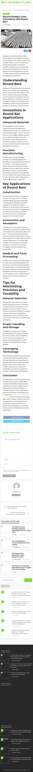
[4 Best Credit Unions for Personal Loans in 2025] (5, 751)
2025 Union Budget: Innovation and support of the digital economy (21, 740)
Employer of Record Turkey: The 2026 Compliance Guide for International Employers (21, 603)
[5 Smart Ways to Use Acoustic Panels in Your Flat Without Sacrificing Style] (5, 760)
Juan (15, 534)
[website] (16, 498)
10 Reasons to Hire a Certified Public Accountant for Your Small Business (21, 731)
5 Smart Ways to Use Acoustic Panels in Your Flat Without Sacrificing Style (21, 758)
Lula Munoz (8, 24)
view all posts (16, 494)
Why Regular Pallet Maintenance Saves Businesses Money (18, 555)
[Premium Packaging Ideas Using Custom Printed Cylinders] (6, 614)
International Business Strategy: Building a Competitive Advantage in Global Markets (21, 632)
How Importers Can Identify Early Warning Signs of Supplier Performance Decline (21, 567)
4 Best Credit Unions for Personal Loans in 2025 (20, 749)
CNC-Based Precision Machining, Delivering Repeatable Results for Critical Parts (21, 529)
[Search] (30, 2)
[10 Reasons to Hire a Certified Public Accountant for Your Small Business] (5, 733)
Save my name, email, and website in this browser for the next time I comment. (16, 471)
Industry (6, 13)
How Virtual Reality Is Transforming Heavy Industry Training (21, 542)
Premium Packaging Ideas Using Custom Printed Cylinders (21, 612)
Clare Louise (17, 559)
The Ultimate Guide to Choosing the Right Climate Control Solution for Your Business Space (21, 593)
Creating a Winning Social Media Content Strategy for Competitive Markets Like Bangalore (21, 622)
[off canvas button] (2, 2)
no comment (25, 24)
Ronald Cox (17, 547)
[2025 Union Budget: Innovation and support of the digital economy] (5, 739)
